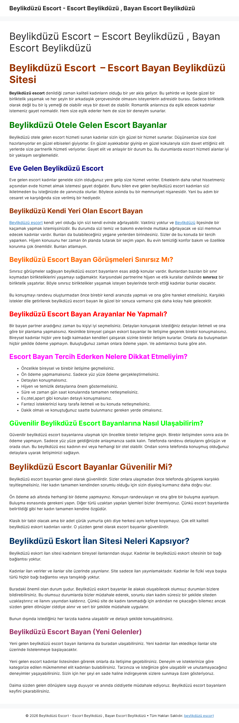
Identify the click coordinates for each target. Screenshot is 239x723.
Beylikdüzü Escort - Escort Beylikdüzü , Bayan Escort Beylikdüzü (102, 8)
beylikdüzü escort (199, 715)
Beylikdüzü (185, 222)
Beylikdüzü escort (26, 222)
